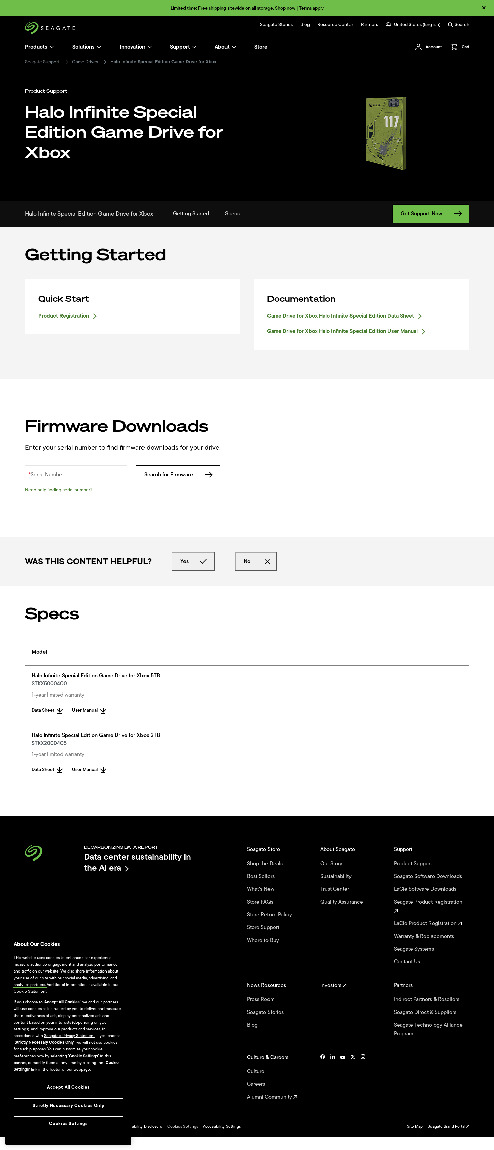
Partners (369, 25)
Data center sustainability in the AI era (137, 862)
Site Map (415, 1126)
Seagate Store (264, 849)
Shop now (285, 8)
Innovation (132, 47)
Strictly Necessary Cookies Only (68, 1105)
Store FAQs (261, 902)
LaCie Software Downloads (426, 889)
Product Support (414, 863)
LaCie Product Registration (426, 923)
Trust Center (335, 889)
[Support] (194, 47)
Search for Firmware (168, 474)
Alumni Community (270, 1097)
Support (180, 47)
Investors (331, 985)
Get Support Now (421, 213)
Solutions (83, 47)
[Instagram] (363, 1077)
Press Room (261, 999)
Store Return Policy (270, 914)
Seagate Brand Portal (447, 1126)
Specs (232, 213)
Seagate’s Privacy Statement (69, 1035)
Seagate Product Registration (429, 902)
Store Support (264, 927)
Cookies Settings (182, 1126)
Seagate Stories (276, 25)
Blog (305, 25)
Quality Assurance (342, 902)
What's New (261, 889)
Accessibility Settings (222, 1126)
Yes (184, 561)
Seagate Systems (414, 949)
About (222, 47)
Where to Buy (263, 940)
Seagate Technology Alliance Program (428, 1029)
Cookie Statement (30, 991)
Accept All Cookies (68, 1087)
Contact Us (407, 961)
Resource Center (335, 25)
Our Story (332, 863)
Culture (256, 1071)
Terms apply (311, 8)
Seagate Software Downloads (428, 876)
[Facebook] (322, 1077)
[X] (353, 1077)
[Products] (51, 47)
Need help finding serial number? (59, 490)
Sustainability (336, 876)
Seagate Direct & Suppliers (426, 1012)
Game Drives (85, 62)
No (247, 561)
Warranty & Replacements (424, 936)
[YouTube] (342, 1077)
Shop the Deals (266, 863)
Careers (256, 1084)
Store (260, 47)
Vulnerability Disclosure (141, 1126)
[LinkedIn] (332, 1077)
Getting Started (191, 213)
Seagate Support (42, 62)
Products (36, 47)
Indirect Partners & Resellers (427, 999)
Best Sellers (261, 876)
